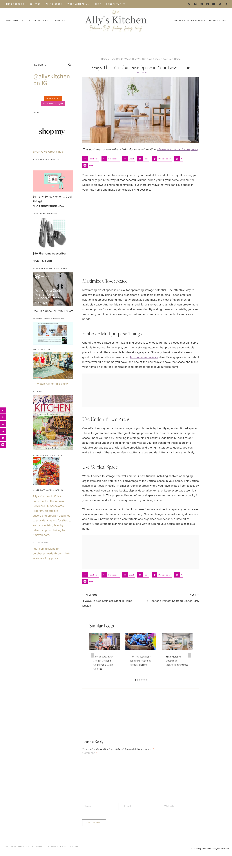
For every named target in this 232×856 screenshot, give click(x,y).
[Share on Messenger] (3, 438)
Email (127, 806)
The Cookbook (15, 4)
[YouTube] (213, 4)
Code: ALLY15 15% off (59, 311)
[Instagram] (201, 4)
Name (87, 806)
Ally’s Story (54, 4)
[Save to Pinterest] (3, 417)
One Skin (38, 311)
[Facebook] (195, 4)
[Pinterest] (207, 4)
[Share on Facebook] (3, 410)
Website (169, 806)
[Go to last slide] (92, 655)
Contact (35, 4)
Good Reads (141, 73)
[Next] (189, 655)
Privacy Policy (25, 846)
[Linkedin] (226, 4)
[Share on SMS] (3, 445)
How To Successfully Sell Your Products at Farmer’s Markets (140, 660)
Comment (89, 753)
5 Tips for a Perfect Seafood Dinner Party (173, 597)
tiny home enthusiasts (144, 357)
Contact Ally (42, 846)
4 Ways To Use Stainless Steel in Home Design (107, 600)
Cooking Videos (218, 20)
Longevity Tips (115, 4)
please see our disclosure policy (177, 149)
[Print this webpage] (3, 431)
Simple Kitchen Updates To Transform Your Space (177, 660)
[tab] (135, 680)
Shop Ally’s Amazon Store (64, 846)
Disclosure (10, 846)
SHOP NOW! (41, 206)
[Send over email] (3, 424)
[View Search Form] (189, 4)
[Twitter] (220, 4)
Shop (98, 4)
